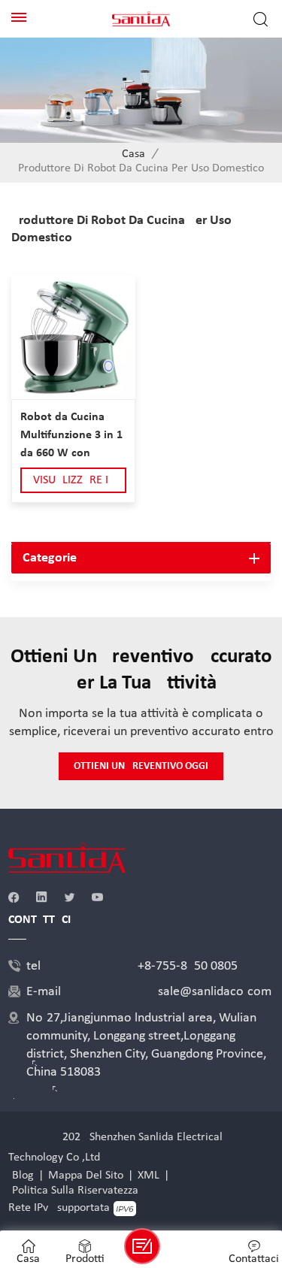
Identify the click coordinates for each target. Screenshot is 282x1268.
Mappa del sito (85, 1176)
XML (148, 1176)
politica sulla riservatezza (75, 1191)
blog (23, 1176)
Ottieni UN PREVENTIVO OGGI (141, 766)
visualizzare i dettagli (70, 483)
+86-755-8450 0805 (188, 966)
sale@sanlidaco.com (214, 992)
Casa (133, 154)
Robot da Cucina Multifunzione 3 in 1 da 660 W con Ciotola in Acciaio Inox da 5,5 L (71, 436)
